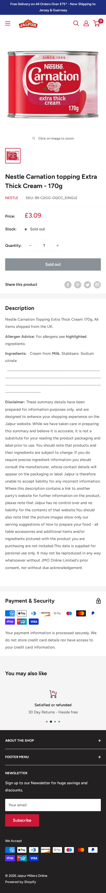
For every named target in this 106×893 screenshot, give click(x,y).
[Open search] (76, 23)
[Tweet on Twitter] (87, 284)
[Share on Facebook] (68, 284)
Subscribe (22, 820)
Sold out (53, 264)
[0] (96, 23)
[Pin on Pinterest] (77, 284)
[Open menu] (7, 23)
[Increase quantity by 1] (57, 245)
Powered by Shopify (20, 882)
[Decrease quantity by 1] (30, 245)
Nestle (11, 198)
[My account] (86, 23)
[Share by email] (97, 284)
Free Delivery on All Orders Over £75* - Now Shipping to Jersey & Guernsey (53, 7)
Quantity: (13, 245)
